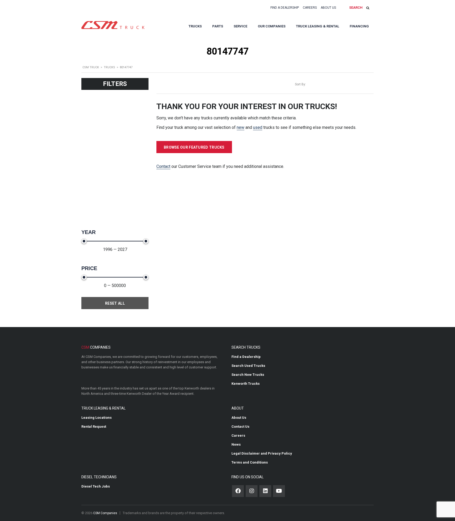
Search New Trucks (247, 375)
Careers (310, 7)
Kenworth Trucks (245, 384)
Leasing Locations (96, 418)
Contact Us (240, 427)
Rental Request (93, 427)
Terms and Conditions (249, 462)
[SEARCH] (367, 7)
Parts (217, 26)
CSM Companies (105, 513)
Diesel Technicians (99, 477)
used (257, 127)
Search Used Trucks (248, 366)
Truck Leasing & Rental (317, 26)
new (240, 127)
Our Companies (271, 26)
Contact (163, 166)
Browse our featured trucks (194, 147)
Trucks (195, 26)
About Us (328, 7)
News (236, 444)
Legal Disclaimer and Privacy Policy (261, 453)
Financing (359, 26)
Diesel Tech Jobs (95, 486)
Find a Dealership (284, 7)
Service (240, 26)
